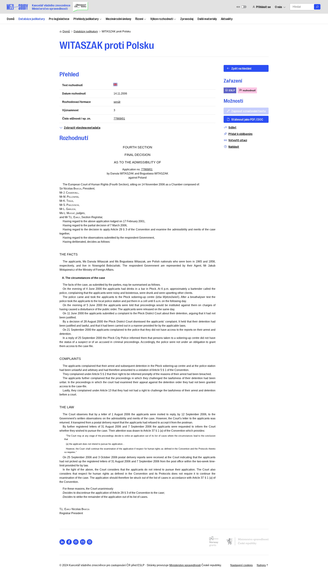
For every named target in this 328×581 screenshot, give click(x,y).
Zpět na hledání (241, 68)
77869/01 (119, 118)
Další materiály (207, 18)
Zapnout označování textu (248, 111)
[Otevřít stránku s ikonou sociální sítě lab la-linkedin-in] (62, 542)
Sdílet (232, 127)
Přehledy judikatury (86, 18)
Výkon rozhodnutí (161, 18)
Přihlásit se (263, 7)
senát (117, 101)
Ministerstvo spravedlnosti (185, 565)
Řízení (139, 18)
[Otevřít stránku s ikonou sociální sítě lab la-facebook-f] (69, 542)
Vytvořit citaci (237, 140)
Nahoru (261, 565)
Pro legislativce (59, 18)
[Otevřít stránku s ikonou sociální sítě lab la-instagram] (89, 542)
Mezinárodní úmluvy (118, 18)
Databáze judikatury (31, 18)
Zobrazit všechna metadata (82, 127)
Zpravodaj (186, 18)
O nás (278, 7)
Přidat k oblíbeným (240, 134)
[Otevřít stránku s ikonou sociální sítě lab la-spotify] (76, 542)
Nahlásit (233, 146)
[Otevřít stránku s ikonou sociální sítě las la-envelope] (82, 542)
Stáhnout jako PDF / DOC (247, 119)
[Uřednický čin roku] (80, 7)
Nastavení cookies (241, 565)
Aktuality (227, 18)
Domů (10, 18)
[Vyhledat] (317, 7)
